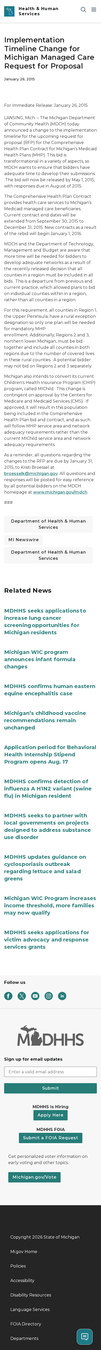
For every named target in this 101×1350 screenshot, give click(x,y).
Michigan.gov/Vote (34, 1177)
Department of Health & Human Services (48, 524)
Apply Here (50, 1115)
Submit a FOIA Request (50, 1137)
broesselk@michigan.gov (31, 473)
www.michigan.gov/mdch (60, 492)
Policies (18, 1266)
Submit (50, 1088)
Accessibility (22, 1280)
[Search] (83, 9)
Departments (24, 1338)
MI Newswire (23, 539)
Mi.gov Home (23, 1251)
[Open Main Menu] (94, 9)
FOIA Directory (25, 1324)
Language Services (29, 1309)
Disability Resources (30, 1295)
